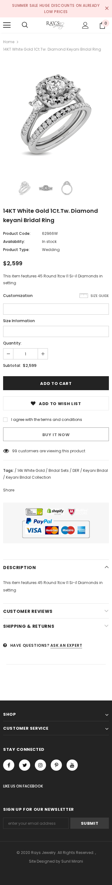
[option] (56, 114)
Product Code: (16, 233)
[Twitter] (24, 765)
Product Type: (16, 249)
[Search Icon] (25, 25)
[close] (107, 9)
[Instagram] (40, 765)
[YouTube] (72, 765)
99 (14, 451)
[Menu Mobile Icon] (7, 25)
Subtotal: (12, 365)
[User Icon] (85, 25)
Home (8, 41)
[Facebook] (8, 765)
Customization (18, 295)
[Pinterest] (56, 765)
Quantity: (12, 343)
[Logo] (55, 25)
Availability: (14, 241)
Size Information (19, 320)
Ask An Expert (66, 645)
